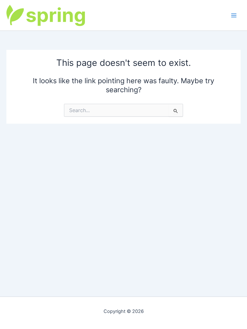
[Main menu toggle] (234, 15)
